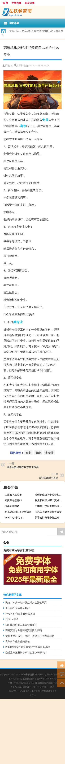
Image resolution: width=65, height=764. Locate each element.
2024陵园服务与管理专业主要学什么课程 (27, 647)
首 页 (5, 3)
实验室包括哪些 (13, 500)
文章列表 (16, 3)
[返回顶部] (61, 683)
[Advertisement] (32, 731)
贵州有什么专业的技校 (17, 641)
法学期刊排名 (12, 506)
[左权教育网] (32, 12)
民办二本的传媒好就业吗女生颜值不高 (26, 602)
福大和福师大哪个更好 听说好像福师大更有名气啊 (49, 500)
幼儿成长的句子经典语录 (18, 511)
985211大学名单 (14, 517)
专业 (45, 119)
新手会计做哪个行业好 (47, 517)
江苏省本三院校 (13, 494)
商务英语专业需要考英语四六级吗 (23, 630)
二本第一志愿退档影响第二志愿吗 (49, 506)
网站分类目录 (53, 674)
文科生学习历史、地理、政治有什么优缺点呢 (29, 635)
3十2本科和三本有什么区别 (20, 613)
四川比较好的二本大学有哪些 (21, 624)
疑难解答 (32, 678)
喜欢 (23, 126)
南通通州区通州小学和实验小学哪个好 (26, 652)
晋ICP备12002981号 (47, 678)
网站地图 (22, 678)
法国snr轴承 (12, 619)
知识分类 (29, 3)
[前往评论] (61, 674)
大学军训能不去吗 (48, 477)
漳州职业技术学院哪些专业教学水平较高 (49, 494)
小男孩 (32, 694)
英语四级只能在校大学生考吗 (22, 467)
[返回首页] (61, 665)
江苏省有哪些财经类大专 (48, 511)
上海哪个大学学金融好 (17, 608)
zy (12, 65)
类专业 (18, 322)
